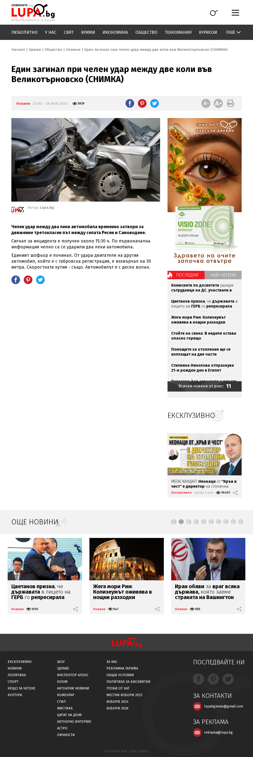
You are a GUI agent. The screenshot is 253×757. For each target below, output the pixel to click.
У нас (50, 32)
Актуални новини (73, 688)
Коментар (65, 695)
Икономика (115, 32)
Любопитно (24, 32)
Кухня (62, 682)
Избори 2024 (117, 702)
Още (230, 32)
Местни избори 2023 (124, 695)
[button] (173, 521)
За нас (111, 662)
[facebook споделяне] (130, 103)
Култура (15, 695)
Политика (17, 675)
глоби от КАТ (117, 688)
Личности (66, 735)
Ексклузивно (181, 492)
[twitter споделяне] (154, 103)
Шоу (61, 662)
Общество (146, 32)
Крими (88, 32)
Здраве (63, 668)
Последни (187, 275)
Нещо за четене (21, 688)
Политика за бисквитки (128, 682)
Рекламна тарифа (122, 668)
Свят (69, 32)
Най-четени (223, 275)
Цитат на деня (69, 715)
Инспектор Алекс (72, 675)
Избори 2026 (117, 708)
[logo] (33, 12)
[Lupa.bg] (17, 211)
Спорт (13, 682)
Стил (61, 702)
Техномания (178, 32)
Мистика (65, 708)
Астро (62, 728)
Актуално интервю (74, 722)
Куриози (208, 32)
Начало (18, 49)
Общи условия (120, 675)
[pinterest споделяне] (142, 103)
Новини (73, 49)
